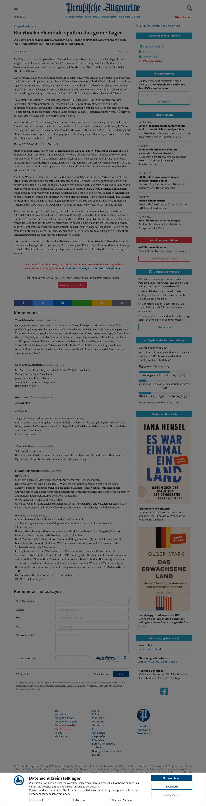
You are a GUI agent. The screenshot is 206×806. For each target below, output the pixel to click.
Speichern (172, 786)
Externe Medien (122, 800)
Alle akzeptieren (172, 778)
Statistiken (78, 800)
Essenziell (37, 800)
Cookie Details (171, 795)
